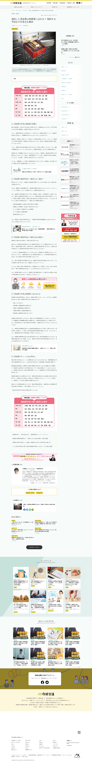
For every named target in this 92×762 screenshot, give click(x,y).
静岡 (29, 105)
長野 (32, 102)
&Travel (17, 742)
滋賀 (39, 108)
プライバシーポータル (67, 755)
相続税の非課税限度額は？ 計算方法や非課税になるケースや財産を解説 (21, 583)
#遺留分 (67, 610)
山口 (32, 112)
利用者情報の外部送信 (56, 755)
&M (12, 742)
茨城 (40, 99)
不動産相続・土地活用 (66, 78)
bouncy (26, 747)
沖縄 (49, 115)
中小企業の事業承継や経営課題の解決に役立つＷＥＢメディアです (74, 171)
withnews (13, 747)
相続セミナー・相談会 (66, 94)
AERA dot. (27, 746)
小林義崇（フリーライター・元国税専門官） (20, 25)
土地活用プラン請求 (71, 2)
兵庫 (29, 108)
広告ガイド (18, 756)
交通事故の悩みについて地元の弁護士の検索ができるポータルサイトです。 (74, 204)
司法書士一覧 (64, 135)
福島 (46, 95)
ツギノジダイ (55, 744)
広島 (26, 112)
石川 (39, 102)
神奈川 (29, 99)
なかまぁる (41, 746)
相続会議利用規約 (32, 755)
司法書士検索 (62, 2)
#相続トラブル (50, 610)
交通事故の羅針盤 (56, 747)
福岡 (26, 115)
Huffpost (27, 744)
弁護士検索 (49, 2)
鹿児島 (45, 115)
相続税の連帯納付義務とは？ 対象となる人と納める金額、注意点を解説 (30, 438)
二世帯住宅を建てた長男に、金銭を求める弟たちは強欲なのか (55, 606)
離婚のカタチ (14, 749)
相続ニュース (14, 528)
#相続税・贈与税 (30, 492)
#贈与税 (67, 587)
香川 (42, 112)
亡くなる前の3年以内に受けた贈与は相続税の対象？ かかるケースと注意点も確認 (32, 446)
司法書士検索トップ (66, 114)
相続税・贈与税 (15, 13)
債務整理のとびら (28, 749)
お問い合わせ (25, 756)
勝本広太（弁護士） (34, 584)
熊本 (35, 115)
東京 (26, 99)
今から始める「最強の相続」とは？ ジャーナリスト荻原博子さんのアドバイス (22, 530)
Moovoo (13, 746)
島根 (39, 112)
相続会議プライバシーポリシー (44, 755)
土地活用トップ (65, 118)
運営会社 (13, 756)
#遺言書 (49, 587)
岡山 (29, 112)
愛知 (26, 105)
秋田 (36, 95)
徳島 (45, 112)
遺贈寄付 (63, 90)
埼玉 (33, 99)
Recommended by (72, 57)
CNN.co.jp (27, 742)
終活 (62, 98)
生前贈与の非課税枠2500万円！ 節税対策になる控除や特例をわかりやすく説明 (72, 583)
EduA (13, 744)
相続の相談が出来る (50, 286)
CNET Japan (27, 740)
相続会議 (54, 742)
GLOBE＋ (41, 742)
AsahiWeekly (69, 745)
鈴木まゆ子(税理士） (17, 585)
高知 (52, 112)
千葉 (36, 99)
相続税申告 (14, 28)
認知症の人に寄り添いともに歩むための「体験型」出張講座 (74, 161)
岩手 (33, 95)
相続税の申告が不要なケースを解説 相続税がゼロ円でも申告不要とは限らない (32, 442)
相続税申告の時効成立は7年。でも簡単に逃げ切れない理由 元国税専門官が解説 (23, 538)
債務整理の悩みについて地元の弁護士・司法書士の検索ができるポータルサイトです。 (74, 188)
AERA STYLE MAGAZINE (44, 747)
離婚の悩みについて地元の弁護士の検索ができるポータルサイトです (74, 179)
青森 (30, 95)
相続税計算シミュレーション (73, 7)
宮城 (40, 95)
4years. (54, 740)
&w (14, 742)
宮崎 (42, 115)
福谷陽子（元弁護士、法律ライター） (72, 609)
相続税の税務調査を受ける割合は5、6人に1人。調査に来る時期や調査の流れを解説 (45, 530)
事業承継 (63, 86)
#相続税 (15, 587)
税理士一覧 (64, 131)
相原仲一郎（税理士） (69, 585)
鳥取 (35, 112)
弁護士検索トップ (65, 106)
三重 (35, 105)
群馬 (46, 99)
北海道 (26, 95)
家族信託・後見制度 (66, 82)
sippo (40, 740)
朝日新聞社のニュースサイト (74, 145)
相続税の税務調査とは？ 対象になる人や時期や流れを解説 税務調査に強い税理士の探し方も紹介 (46, 523)
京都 (32, 108)
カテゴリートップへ (34, 547)
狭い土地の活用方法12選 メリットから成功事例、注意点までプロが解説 (21, 606)
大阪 (26, 108)
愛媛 (48, 112)
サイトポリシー (24, 755)
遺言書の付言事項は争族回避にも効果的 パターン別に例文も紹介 (55, 583)
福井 (42, 102)
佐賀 (29, 115)
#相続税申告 (39, 492)
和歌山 (42, 108)
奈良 (35, 108)
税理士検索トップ (65, 110)
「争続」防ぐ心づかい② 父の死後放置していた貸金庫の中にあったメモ (22, 523)
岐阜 (32, 105)
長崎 (32, 115)
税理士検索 (55, 2)
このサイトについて (16, 755)
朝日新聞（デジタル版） (16, 740)
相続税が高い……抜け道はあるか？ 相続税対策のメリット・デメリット (30, 434)
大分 (39, 115)
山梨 (29, 102)
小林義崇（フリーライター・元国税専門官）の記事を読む (42, 482)
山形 (43, 95)
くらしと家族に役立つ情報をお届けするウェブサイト (74, 196)
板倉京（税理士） (51, 609)
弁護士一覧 (64, 127)
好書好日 (41, 744)
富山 (35, 102)
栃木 (43, 99)
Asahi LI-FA (55, 746)
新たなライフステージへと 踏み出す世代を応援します (74, 154)
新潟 (26, 102)
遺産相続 (13, 520)
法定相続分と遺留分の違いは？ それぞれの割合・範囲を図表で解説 (72, 606)
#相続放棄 (33, 585)
